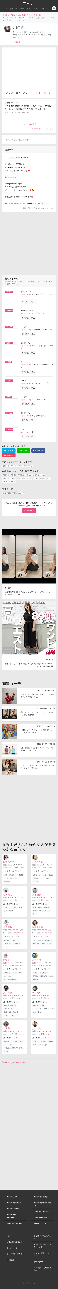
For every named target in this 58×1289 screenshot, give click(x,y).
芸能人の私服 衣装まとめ (20, 15)
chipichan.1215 (21, 32)
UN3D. (35, 881)
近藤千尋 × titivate (24, 475)
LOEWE (14, 908)
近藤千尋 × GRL (39, 475)
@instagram (38, 1262)
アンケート (29, 510)
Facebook (39, 450)
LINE (24, 450)
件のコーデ (18, 867)
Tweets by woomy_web (14, 1062)
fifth (43, 943)
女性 (49, 35)
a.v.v (35, 1012)
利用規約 (10, 1260)
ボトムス (24, 362)
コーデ (22, 9)
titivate (42, 478)
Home (9, 1236)
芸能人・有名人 (33, 9)
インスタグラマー (10, 9)
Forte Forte (45, 878)
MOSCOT (48, 940)
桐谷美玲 (36, 992)
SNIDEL (20, 875)
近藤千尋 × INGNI (9, 478)
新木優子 (36, 894)
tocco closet (14, 878)
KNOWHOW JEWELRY (41, 911)
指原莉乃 (7, 927)
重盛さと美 (37, 927)
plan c (51, 976)
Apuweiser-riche (17, 1042)
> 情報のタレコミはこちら (42, 129)
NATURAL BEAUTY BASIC (14, 1048)
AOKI (11, 911)
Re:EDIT (12, 482)
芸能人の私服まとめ (15, 1242)
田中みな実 (8, 862)
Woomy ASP (12, 1197)
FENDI (36, 478)
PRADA (35, 973)
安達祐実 (36, 1028)
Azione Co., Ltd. (40, 1223)
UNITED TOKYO (10, 1015)
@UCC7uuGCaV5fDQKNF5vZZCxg (29, 35)
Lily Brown (37, 875)
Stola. (6, 1051)
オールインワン (27, 310)
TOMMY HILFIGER (40, 976)
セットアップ (26, 292)
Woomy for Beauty (14, 1223)
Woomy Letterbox (41, 1217)
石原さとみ (37, 862)
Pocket (9, 455)
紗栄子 (6, 959)
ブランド (44, 9)
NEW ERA (36, 943)
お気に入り (19, 42)
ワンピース (25, 343)
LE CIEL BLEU (48, 875)
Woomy (28, 3)
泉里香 (6, 1028)
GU (20, 908)
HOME (4, 15)
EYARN (49, 943)
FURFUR (17, 943)
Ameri (40, 908)
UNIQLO (7, 908)
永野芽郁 (36, 959)
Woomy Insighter (40, 1197)
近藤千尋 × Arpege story (12, 466)
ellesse (35, 979)
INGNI (5, 482)
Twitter (10, 450)
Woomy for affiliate (14, 1203)
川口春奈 (7, 992)
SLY (34, 908)
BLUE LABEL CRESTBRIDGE (43, 1009)
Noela (6, 878)
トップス (24, 327)
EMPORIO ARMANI (11, 1012)
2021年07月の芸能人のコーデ (14, 493)
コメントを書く (29, 124)
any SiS (7, 881)
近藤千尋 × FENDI (9, 475)
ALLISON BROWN (10, 979)
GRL (48, 478)
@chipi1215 (36, 32)
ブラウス (24, 381)
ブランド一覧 (12, 1248)
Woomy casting (13, 1209)
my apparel (8, 976)
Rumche (44, 1042)
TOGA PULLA (38, 1045)
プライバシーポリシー (15, 1254)
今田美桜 (7, 894)
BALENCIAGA (38, 940)
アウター (24, 429)
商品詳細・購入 (28, 301)
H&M (51, 1042)
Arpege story (26, 294)
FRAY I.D (36, 878)
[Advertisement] (29, 243)
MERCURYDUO (10, 875)
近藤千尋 (37, 15)
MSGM (6, 940)
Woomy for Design (41, 1211)
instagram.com (47, 208)
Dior (34, 914)
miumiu (14, 973)
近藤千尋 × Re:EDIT (24, 478)
